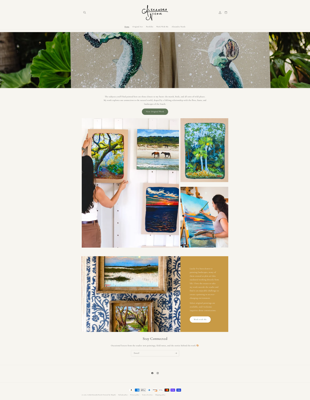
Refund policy (123, 395)
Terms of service (147, 395)
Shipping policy (160, 395)
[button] (85, 12)
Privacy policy (134, 395)
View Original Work (155, 111)
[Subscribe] (176, 353)
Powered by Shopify (109, 395)
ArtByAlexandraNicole (94, 395)
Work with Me (200, 319)
